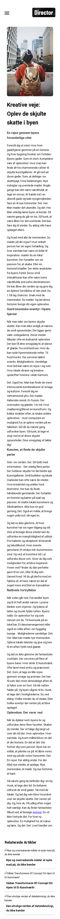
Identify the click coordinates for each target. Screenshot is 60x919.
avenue (37, 812)
